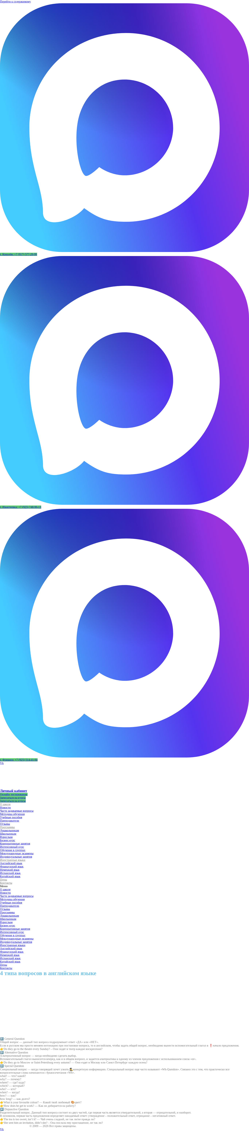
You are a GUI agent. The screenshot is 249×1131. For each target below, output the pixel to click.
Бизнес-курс (7, 840)
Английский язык (11, 863)
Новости (5, 807)
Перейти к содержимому (15, 1)
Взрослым (6, 837)
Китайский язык (10, 876)
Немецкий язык (10, 869)
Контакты (6, 882)
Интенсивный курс (12, 846)
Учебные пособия (11, 817)
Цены (3, 879)
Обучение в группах (12, 850)
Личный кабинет (13, 791)
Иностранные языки (12, 859)
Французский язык (12, 866)
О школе (5, 804)
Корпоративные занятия (15, 843)
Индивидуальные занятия (16, 856)
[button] (18, 254)
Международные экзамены (17, 853)
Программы (7, 827)
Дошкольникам (9, 830)
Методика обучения (12, 814)
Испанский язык (10, 873)
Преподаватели (9, 820)
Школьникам (8, 833)
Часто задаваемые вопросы (17, 810)
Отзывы (5, 823)
